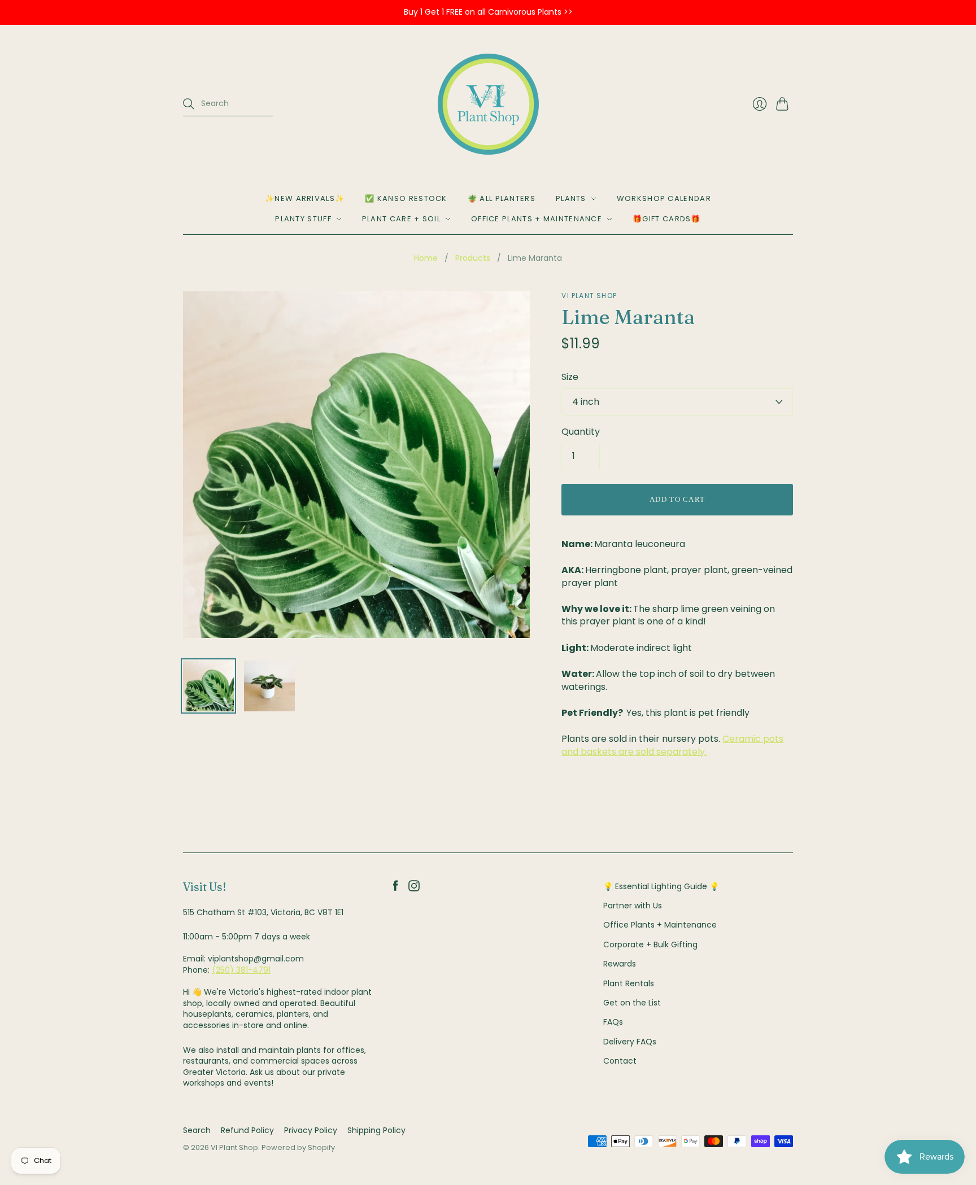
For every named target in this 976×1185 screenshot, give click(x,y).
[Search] (188, 104)
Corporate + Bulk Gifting (650, 944)
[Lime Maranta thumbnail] (208, 686)
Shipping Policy (376, 1130)
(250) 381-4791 (241, 970)
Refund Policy (247, 1130)
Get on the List (632, 1002)
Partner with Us (632, 905)
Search (197, 1130)
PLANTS (571, 198)
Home (426, 258)
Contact (620, 1060)
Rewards (619, 963)
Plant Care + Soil (401, 218)
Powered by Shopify (298, 1147)
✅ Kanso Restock (406, 198)
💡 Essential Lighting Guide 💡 (661, 886)
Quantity (580, 432)
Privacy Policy (310, 1130)
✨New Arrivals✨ (305, 198)
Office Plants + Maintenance (536, 218)
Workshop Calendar (664, 198)
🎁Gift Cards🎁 (667, 218)
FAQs (613, 1021)
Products (472, 258)
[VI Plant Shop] (488, 104)
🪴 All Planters (501, 198)
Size (569, 377)
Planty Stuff (303, 218)
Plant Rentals (628, 983)
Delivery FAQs (629, 1041)
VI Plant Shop (589, 295)
